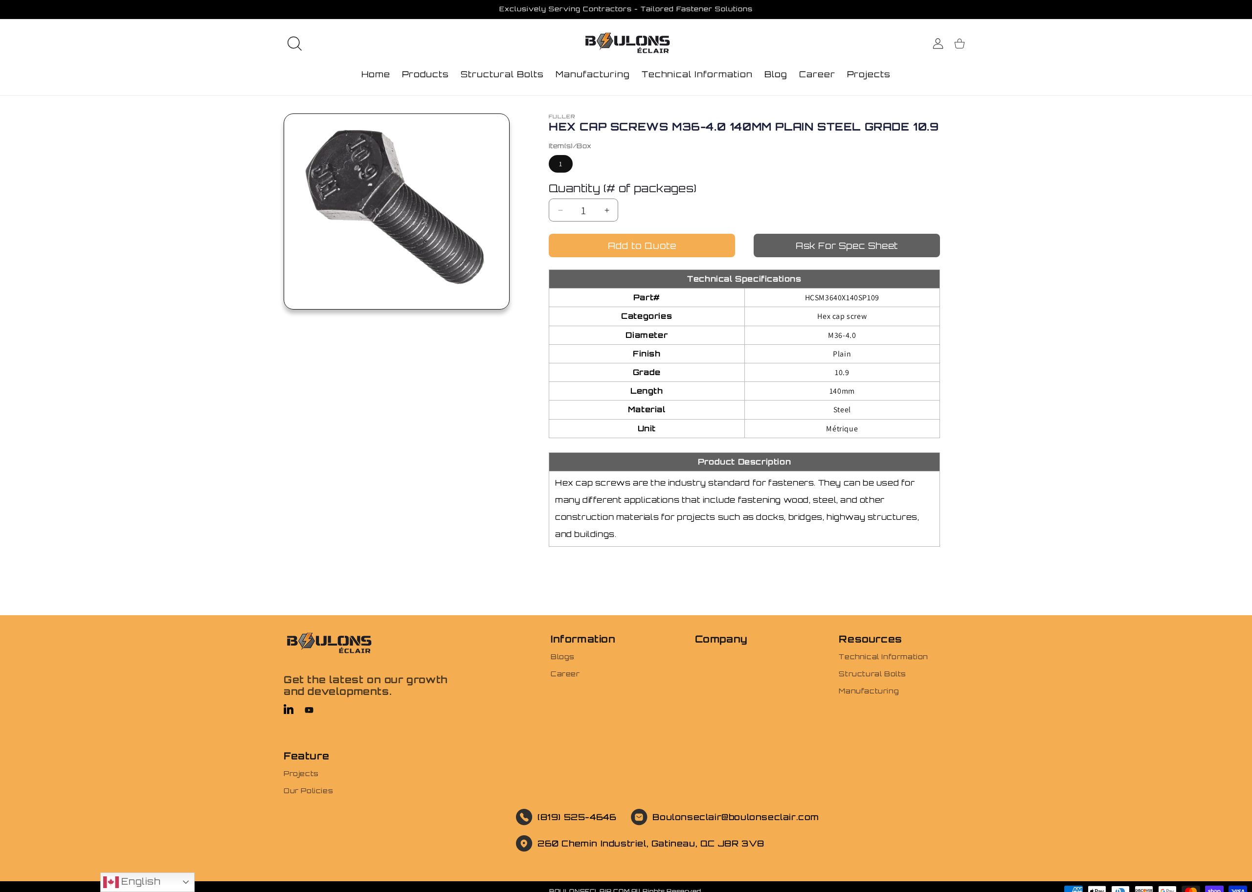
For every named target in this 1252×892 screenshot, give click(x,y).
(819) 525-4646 (576, 817)
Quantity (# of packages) (623, 188)
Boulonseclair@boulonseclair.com (735, 817)
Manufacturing (869, 691)
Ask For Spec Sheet (847, 245)
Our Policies (308, 790)
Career (565, 673)
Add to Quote (642, 245)
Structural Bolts (872, 673)
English (139, 881)
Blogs (563, 656)
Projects (301, 773)
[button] (294, 43)
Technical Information (883, 656)
